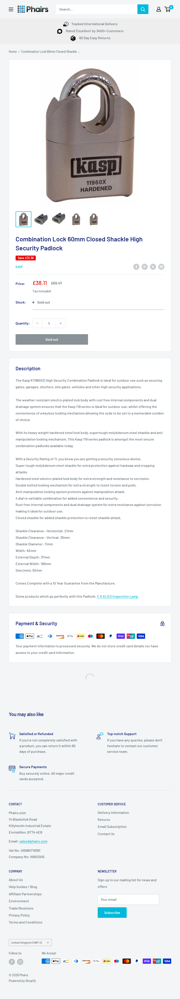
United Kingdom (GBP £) (26, 942)
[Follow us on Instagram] (20, 962)
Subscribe (112, 912)
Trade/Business (21, 908)
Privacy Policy (19, 915)
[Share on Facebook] (136, 266)
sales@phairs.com (33, 841)
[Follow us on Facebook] (12, 962)
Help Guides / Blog (23, 887)
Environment (19, 901)
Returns (104, 819)
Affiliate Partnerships (25, 894)
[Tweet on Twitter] (153, 266)
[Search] (142, 9)
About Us (16, 880)
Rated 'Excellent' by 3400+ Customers (94, 31)
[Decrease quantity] (37, 323)
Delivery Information (113, 812)
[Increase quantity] (60, 323)
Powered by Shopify (22, 981)
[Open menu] (11, 9)
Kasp (19, 267)
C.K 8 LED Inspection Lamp (117, 596)
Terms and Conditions (25, 922)
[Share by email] (161, 266)
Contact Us (106, 834)
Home (13, 51)
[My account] (159, 9)
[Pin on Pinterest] (145, 266)
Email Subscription (112, 826)
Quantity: (23, 323)
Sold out (51, 339)
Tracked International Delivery (94, 24)
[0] (167, 9)
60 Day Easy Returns (94, 38)
